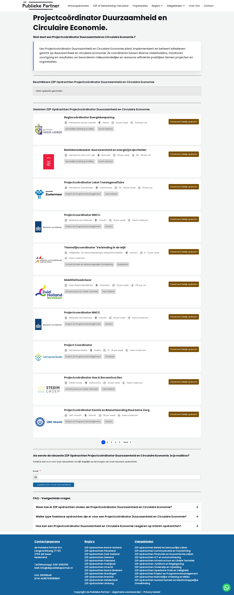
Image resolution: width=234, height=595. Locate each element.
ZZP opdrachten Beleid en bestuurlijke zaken (161, 547)
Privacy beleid (152, 592)
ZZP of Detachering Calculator (111, 5)
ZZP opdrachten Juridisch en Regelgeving (159, 563)
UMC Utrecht (75, 415)
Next (126, 442)
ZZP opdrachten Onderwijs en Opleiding (158, 567)
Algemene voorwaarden (126, 592)
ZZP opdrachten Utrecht (98, 567)
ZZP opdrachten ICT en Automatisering (158, 557)
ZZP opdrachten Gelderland (101, 580)
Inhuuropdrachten (78, 5)
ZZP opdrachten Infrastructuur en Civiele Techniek (164, 560)
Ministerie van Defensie (80, 220)
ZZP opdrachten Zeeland (99, 557)
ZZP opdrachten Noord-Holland (103, 547)
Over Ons (194, 5)
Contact (209, 5)
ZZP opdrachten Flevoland (100, 550)
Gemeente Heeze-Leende (82, 122)
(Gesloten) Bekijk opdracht (183, 121)
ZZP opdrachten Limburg (99, 583)
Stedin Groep (75, 382)
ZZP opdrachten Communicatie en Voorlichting (163, 550)
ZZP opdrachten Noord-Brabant (103, 570)
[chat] (226, 587)
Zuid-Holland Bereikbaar (81, 285)
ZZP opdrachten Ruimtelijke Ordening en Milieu (162, 576)
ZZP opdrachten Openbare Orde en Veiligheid (161, 570)
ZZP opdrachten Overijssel (100, 563)
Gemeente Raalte (78, 350)
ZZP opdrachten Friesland (99, 560)
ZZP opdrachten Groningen (100, 573)
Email (35, 471)
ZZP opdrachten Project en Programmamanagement (166, 573)
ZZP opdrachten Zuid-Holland (101, 554)
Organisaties (140, 5)
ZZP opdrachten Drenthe (99, 576)
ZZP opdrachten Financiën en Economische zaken (164, 554)
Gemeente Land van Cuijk (82, 155)
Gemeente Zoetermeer (81, 187)
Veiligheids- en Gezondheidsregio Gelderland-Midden (96, 252)
